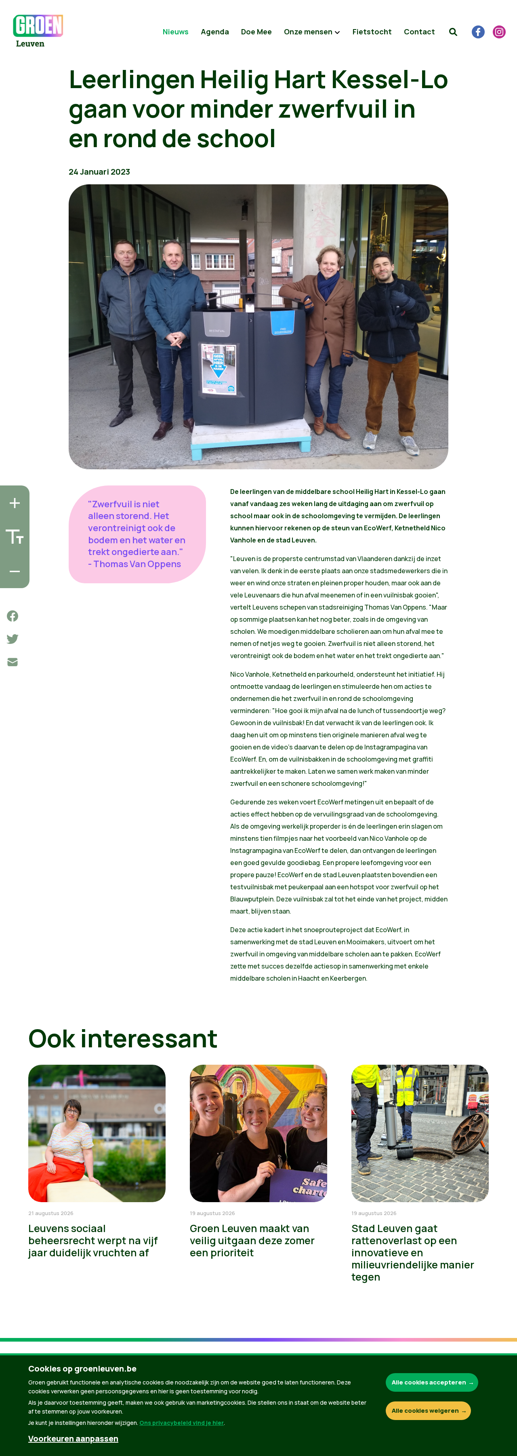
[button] (453, 32)
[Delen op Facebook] (12, 616)
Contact (419, 31)
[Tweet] (12, 639)
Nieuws (176, 31)
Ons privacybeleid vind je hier (181, 1422)
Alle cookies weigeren (425, 1410)
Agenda (215, 31)
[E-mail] (12, 662)
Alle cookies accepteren (429, 1382)
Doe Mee (256, 31)
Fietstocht (372, 31)
